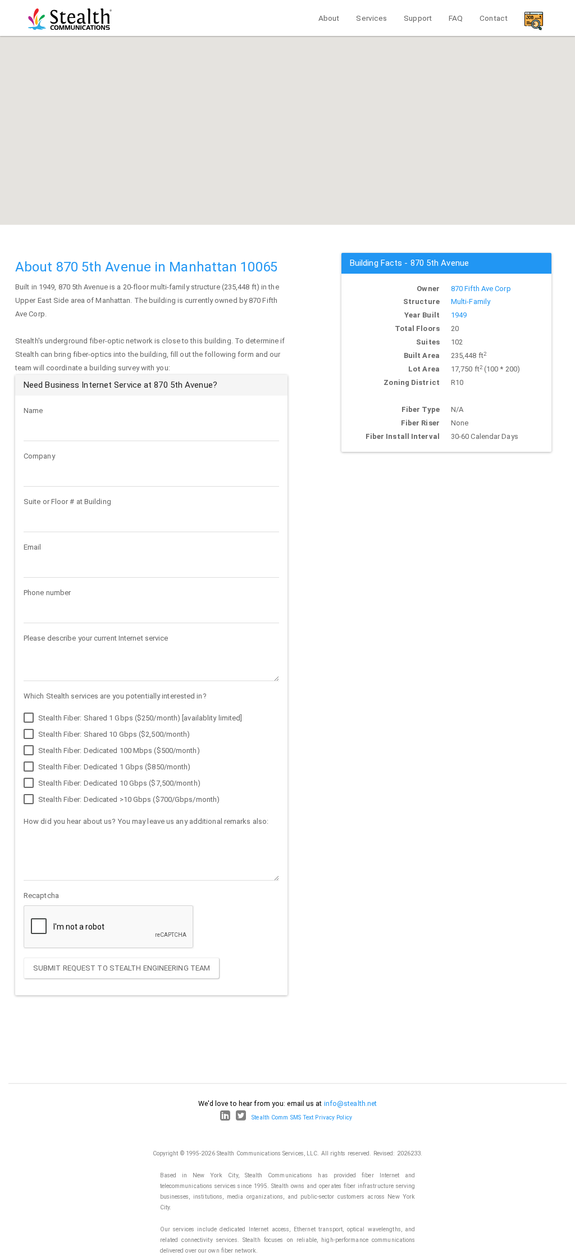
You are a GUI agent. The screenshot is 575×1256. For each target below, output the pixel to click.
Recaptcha (41, 895)
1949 (459, 315)
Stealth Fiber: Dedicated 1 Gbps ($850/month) (113, 767)
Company (39, 456)
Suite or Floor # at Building (67, 501)
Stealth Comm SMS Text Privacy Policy (302, 1117)
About (329, 17)
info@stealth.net (350, 1103)
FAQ (456, 17)
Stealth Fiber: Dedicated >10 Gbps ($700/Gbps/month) (128, 799)
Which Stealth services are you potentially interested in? (115, 696)
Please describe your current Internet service (96, 638)
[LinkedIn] (225, 1117)
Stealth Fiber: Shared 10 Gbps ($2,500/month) (113, 734)
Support (418, 17)
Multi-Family (470, 301)
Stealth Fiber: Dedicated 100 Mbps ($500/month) (118, 750)
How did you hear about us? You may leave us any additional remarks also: (146, 821)
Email (33, 547)
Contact (494, 17)
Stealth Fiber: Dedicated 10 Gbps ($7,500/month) (118, 783)
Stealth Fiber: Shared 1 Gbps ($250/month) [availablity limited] (139, 718)
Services (371, 17)
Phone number (47, 592)
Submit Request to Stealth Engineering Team (121, 968)
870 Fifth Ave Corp (481, 288)
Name (33, 410)
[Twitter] (241, 1117)
